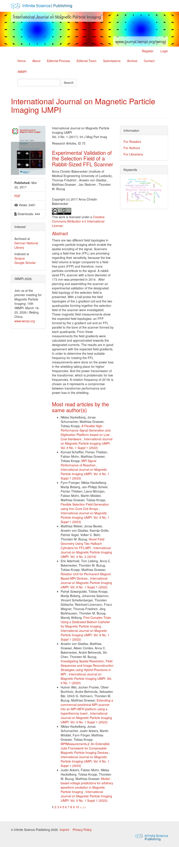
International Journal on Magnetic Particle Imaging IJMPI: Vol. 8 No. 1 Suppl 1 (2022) (86, 443)
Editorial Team (86, 61)
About (36, 61)
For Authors (132, 148)
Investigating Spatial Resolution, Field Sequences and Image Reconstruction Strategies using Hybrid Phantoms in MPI (87, 667)
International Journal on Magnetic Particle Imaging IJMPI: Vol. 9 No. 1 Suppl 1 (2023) (85, 473)
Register (147, 51)
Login (164, 51)
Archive (132, 61)
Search (69, 82)
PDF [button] (17, 196)
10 (77, 807)
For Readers (132, 141)
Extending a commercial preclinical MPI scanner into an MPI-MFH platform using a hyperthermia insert (87, 706)
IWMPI (22, 71)
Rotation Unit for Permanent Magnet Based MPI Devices (86, 576)
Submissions (111, 61)
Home (21, 61)
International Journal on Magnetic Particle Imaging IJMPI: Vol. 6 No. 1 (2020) (86, 678)
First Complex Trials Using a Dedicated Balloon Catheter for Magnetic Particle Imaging (86, 621)
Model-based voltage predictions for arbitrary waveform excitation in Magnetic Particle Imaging (87, 785)
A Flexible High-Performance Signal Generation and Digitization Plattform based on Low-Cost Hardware (85, 432)
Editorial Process (58, 61)
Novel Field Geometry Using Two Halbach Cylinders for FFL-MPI (82, 543)
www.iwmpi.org (24, 321)
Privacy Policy (82, 829)
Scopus (19, 258)
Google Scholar (25, 262)
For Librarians (133, 154)
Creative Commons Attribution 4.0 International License (78, 221)
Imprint (65, 829)
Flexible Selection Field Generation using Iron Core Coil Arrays (85, 506)
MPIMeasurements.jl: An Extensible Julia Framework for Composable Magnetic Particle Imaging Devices (85, 748)
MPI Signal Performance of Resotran (78, 463)
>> (84, 807)
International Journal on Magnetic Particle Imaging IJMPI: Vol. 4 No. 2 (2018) (86, 552)
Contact (149, 61)
